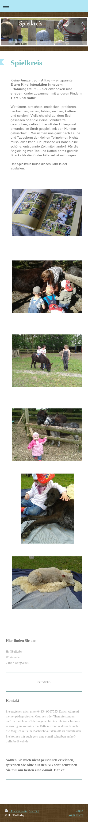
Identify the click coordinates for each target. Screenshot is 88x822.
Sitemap (34, 811)
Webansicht (76, 815)
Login (79, 810)
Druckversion (18, 811)
